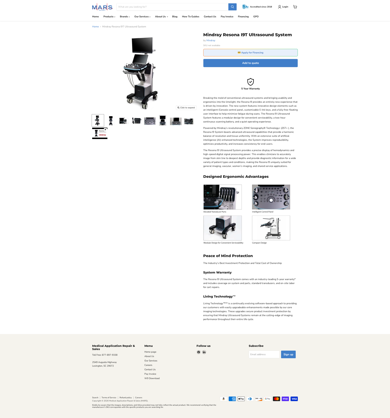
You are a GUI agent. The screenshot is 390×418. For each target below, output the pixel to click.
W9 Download (152, 378)
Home (95, 16)
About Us (160, 16)
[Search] (232, 6)
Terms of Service (109, 397)
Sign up (288, 354)
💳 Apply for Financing (250, 52)
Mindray (210, 40)
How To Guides (190, 16)
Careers (148, 365)
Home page (150, 351)
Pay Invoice (227, 16)
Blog (174, 16)
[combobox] (172, 6)
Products (108, 16)
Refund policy (126, 397)
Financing (243, 16)
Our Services (141, 16)
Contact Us (210, 16)
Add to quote (250, 63)
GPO (256, 16)
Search (95, 397)
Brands (124, 16)
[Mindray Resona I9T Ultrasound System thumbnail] (98, 120)
